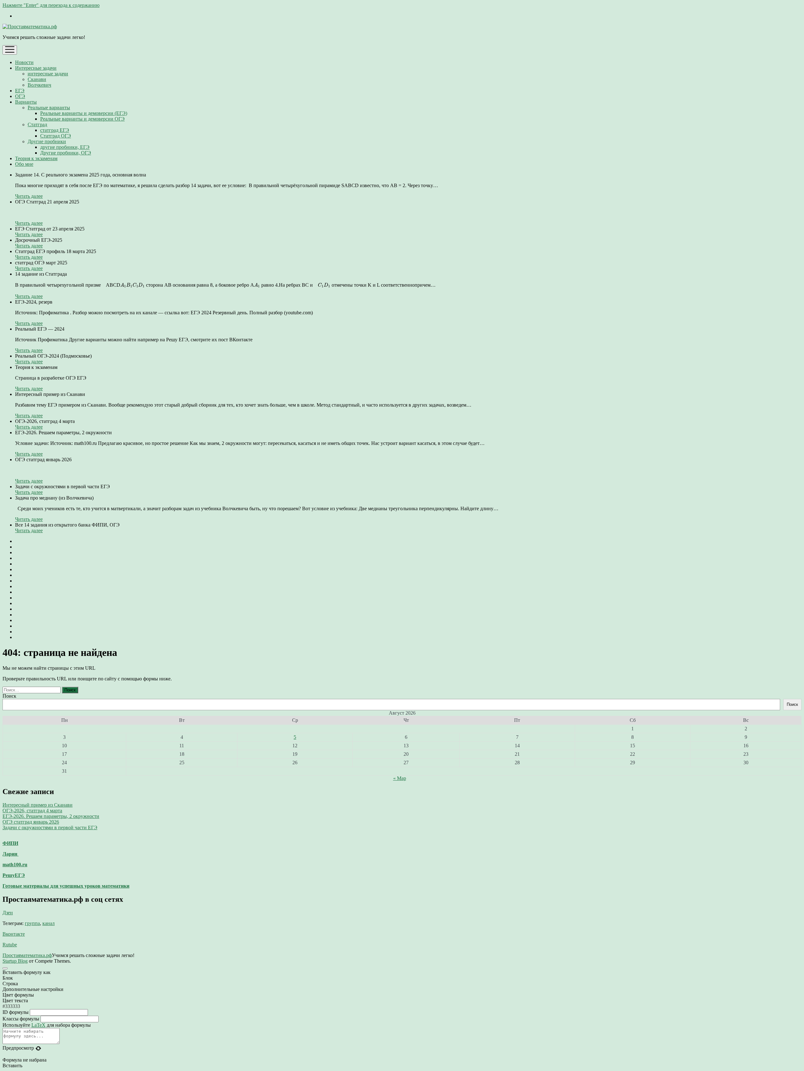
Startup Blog (15, 961)
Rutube (10, 944)
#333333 (11, 1006)
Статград (37, 124)
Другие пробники (47, 141)
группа (32, 923)
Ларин (11, 854)
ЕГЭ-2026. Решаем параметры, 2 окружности (51, 816)
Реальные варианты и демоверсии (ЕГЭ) (83, 113)
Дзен (8, 912)
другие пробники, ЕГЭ (65, 147)
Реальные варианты (49, 107)
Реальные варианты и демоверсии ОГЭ (82, 119)
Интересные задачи (36, 68)
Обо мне (24, 164)
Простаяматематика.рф (27, 955)
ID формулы (16, 1012)
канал (48, 923)
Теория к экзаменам (36, 158)
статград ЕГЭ (54, 130)
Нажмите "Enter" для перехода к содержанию (51, 5)
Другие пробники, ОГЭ (65, 152)
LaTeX (38, 1025)
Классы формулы (21, 1018)
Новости (24, 62)
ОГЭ (20, 96)
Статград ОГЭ (55, 135)
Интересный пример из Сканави (38, 805)
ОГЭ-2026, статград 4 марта (32, 810)
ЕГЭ (19, 90)
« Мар (399, 778)
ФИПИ (10, 843)
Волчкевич (39, 85)
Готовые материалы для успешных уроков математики (66, 886)
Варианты (26, 102)
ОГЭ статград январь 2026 (31, 822)
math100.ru (15, 864)
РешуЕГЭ (14, 875)
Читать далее (29, 196)
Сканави (37, 79)
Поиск (9, 696)
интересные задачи (48, 73)
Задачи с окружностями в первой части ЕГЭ (50, 827)
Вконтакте (14, 934)
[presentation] (132, 285)
